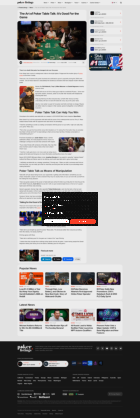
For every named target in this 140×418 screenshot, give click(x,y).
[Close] (96, 194)
